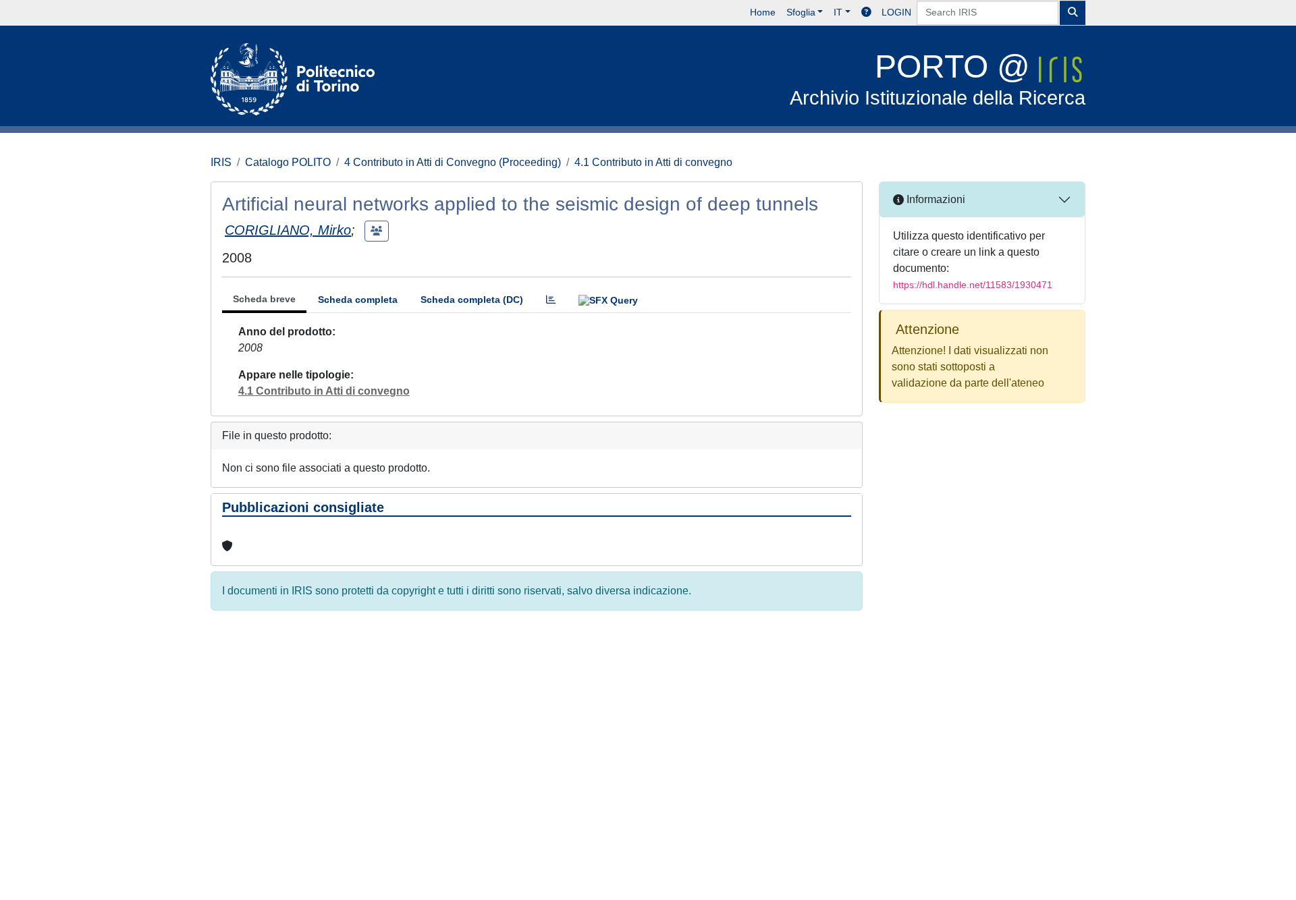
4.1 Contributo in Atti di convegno (653, 162)
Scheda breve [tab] (264, 298)
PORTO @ (937, 79)
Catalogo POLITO (288, 162)
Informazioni (934, 199)
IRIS (221, 162)
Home (763, 12)
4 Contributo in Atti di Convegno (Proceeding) (452, 162)
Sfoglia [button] (800, 12)
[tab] (551, 300)
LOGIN (896, 12)
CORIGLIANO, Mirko (288, 230)
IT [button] (838, 12)
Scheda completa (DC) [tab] (472, 299)
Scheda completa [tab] (358, 299)
